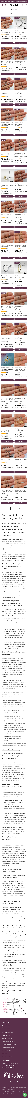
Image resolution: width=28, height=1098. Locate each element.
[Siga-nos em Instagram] (10, 1081)
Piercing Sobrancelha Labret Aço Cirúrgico (20, 245)
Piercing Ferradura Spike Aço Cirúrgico (6, 154)
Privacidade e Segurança (9, 1044)
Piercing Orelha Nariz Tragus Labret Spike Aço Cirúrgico (20, 400)
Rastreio (4, 1053)
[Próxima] (19, 508)
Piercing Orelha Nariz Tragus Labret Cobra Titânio (20, 491)
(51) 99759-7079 (6, 1063)
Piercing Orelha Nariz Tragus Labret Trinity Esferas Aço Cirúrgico (20, 369)
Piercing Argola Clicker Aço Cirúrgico (6, 31)
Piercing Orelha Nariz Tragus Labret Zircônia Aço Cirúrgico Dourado (20, 155)
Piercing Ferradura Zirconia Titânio (19, 429)
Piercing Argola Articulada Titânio (19, 31)
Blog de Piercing (7, 1038)
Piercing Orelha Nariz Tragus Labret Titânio (7, 460)
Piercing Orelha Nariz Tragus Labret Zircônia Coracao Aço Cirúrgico (7, 400)
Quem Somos (6, 1025)
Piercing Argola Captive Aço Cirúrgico (20, 184)
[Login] (23, 5)
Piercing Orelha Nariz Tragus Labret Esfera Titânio (7, 308)
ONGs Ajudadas (6, 1035)
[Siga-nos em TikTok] (20, 1081)
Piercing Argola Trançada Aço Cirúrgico (5, 93)
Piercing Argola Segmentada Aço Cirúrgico (19, 124)
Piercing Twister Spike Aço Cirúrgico (20, 460)
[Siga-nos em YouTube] (17, 1081)
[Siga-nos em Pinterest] (14, 1081)
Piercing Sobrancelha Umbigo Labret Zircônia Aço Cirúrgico (7, 430)
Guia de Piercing (7, 1056)
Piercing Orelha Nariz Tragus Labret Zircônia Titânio (7, 185)
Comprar (7, 43)
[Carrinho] (25, 5)
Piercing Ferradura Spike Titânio (19, 337)
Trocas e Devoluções (8, 1047)
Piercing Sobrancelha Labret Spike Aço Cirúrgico (7, 338)
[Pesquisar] (5, 5)
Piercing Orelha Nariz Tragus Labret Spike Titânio (7, 491)
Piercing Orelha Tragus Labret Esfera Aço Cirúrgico (20, 93)
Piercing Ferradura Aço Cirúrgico (19, 62)
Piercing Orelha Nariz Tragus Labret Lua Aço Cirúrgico (20, 308)
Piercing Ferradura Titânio (6, 215)
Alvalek (8, 1087)
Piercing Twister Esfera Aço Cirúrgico (7, 245)
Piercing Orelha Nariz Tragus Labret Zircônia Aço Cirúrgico (7, 63)
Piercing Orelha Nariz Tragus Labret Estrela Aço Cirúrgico (7, 369)
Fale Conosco (6, 1028)
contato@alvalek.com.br (9, 1067)
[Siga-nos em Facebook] (7, 1081)
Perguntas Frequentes (8, 1041)
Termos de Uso (6, 1050)
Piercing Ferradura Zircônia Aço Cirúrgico (7, 276)
